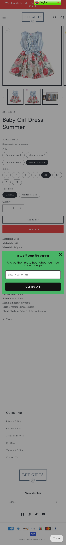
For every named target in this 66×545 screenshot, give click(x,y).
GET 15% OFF (33, 287)
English (44, 2)
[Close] (60, 254)
